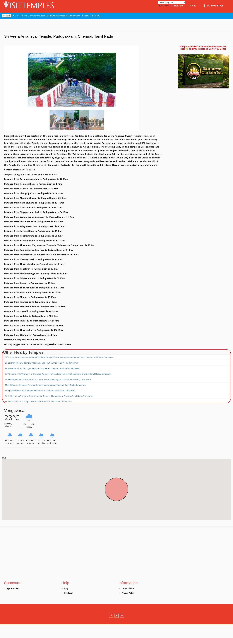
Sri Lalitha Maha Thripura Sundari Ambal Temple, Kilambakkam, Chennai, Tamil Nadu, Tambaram (49, 396)
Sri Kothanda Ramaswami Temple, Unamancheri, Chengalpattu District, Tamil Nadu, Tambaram (48, 379)
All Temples (22, 15)
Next (142, 80)
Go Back (6, 15)
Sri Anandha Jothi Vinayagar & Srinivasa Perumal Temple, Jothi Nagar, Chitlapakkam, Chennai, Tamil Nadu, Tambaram (58, 374)
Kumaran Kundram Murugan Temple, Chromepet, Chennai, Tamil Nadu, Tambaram (42, 368)
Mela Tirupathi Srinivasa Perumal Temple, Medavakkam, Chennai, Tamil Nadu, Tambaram (45, 385)
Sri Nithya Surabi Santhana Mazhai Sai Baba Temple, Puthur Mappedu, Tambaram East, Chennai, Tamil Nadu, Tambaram (59, 357)
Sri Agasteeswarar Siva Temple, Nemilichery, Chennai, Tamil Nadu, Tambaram (40, 390)
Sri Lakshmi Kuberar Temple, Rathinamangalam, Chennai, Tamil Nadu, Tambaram (41, 363)
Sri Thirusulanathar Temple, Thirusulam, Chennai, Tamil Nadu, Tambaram (38, 401)
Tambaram (35, 15)
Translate (178, 5)
